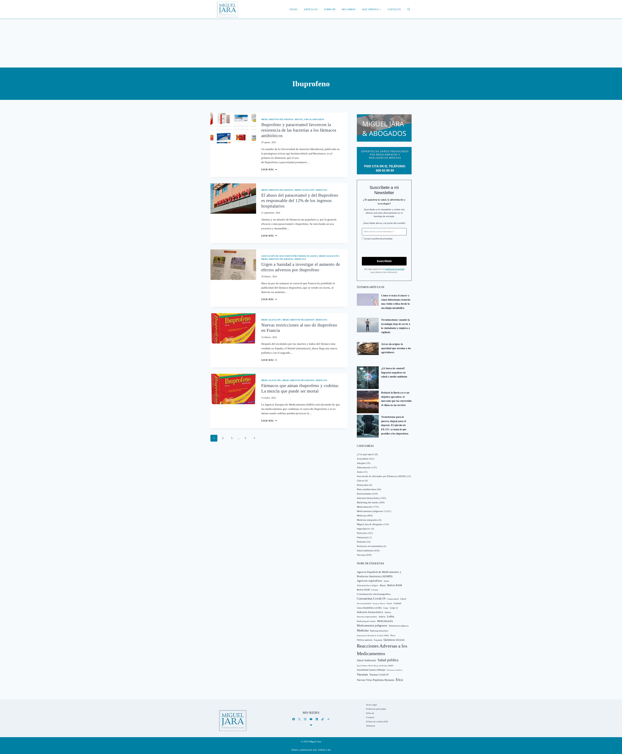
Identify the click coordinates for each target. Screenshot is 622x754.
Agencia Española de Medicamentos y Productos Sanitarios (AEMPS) (379, 574)
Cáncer (360, 480)
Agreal (386, 581)
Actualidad (362, 458)
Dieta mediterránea (366, 489)
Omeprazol (362, 537)
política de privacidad (382, 239)
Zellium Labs (324, 750)
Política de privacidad (376, 709)
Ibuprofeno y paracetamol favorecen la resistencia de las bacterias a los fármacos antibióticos (298, 130)
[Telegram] (328, 719)
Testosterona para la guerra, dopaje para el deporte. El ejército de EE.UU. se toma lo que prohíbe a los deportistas (394, 425)
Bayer (383, 585)
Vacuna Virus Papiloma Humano (375, 679)
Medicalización (304, 190)
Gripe (385, 608)
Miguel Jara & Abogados (309, 119)
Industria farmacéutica (368, 498)
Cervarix (374, 590)
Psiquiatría (378, 640)
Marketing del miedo (367, 502)
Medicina (321, 190)
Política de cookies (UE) (377, 721)
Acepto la (378, 239)
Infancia (388, 612)
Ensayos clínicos (379, 603)
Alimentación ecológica (367, 585)
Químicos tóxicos (394, 639)
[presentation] (233, 128)
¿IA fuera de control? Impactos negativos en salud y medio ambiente (394, 372)
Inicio (293, 9)
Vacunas (361, 555)
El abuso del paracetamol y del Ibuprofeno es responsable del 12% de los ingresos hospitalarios (299, 201)
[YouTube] (310, 719)
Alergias (361, 463)
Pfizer (392, 635)
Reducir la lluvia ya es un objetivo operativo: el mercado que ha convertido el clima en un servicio (396, 398)
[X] (299, 719)
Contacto (394, 9)
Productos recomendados (370, 546)
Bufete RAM (394, 585)
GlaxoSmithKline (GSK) (369, 608)
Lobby (391, 616)
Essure (389, 603)
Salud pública (388, 660)
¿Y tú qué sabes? (365, 454)
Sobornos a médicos (394, 670)
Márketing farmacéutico (379, 631)
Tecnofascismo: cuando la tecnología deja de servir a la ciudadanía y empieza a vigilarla (395, 326)
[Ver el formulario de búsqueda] (409, 9)
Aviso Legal (371, 704)
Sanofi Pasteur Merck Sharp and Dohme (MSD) (375, 666)
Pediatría (361, 541)
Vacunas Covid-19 (379, 674)
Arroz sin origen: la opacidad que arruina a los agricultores (396, 348)
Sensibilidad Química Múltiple (371, 670)
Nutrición (362, 533)
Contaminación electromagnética (374, 594)
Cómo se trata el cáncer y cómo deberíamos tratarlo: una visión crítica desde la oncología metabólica (396, 301)
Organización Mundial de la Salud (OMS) (373, 635)
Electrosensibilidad (364, 603)
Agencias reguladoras (369, 580)
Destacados (363, 485)
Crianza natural (393, 599)
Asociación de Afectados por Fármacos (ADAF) (289, 256)
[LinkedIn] (316, 719)
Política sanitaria (364, 640)
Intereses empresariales (367, 616)
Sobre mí (329, 9)
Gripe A (394, 608)
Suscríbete (384, 261)
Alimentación (364, 467)
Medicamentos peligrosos (277, 119)
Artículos (310, 9)
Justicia (382, 616)
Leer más (269, 169)
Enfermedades (364, 493)
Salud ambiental (365, 550)
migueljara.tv (363, 528)
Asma (360, 472)
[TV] (310, 724)
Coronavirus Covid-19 (371, 598)
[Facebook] (293, 719)
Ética (399, 679)
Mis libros (348, 9)
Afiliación (370, 726)
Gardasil (397, 603)
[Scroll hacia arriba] (616, 726)
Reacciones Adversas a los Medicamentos (382, 649)
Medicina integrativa (367, 520)
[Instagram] (305, 719)
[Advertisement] (311, 43)
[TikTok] (322, 719)
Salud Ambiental (366, 660)
